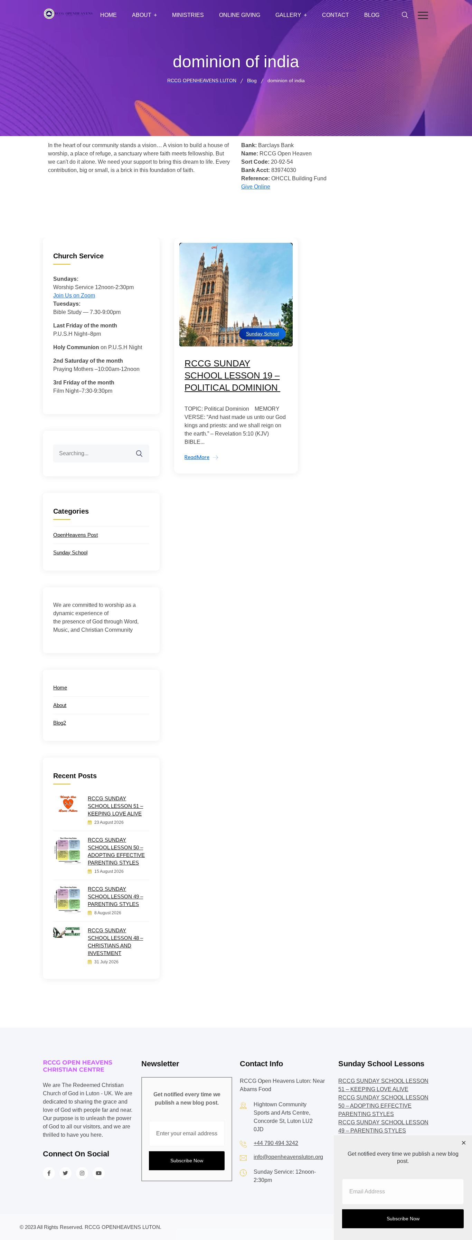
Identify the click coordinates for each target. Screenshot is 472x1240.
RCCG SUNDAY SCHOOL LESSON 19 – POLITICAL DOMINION (232, 375)
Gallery (288, 15)
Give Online (255, 187)
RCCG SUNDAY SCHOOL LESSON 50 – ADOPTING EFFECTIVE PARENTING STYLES (116, 851)
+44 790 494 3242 (276, 1143)
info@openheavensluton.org (288, 1157)
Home (108, 15)
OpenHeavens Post (75, 535)
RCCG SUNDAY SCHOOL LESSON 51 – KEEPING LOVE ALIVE (115, 806)
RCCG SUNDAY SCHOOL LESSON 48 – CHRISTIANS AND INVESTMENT (115, 941)
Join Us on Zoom (74, 295)
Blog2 (59, 723)
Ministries (188, 15)
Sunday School (262, 333)
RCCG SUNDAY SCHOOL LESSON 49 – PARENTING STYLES (115, 896)
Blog (371, 15)
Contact (335, 15)
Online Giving (239, 15)
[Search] (143, 449)
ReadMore (197, 457)
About (141, 15)
